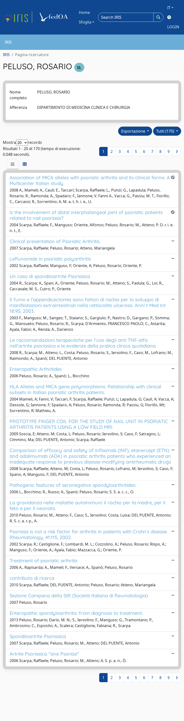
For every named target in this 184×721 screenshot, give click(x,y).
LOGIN (173, 26)
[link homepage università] (54, 17)
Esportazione (133, 131)
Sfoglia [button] (85, 22)
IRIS (6, 54)
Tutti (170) (165, 131)
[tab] (13, 164)
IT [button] (169, 7)
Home (84, 12)
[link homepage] (17, 17)
